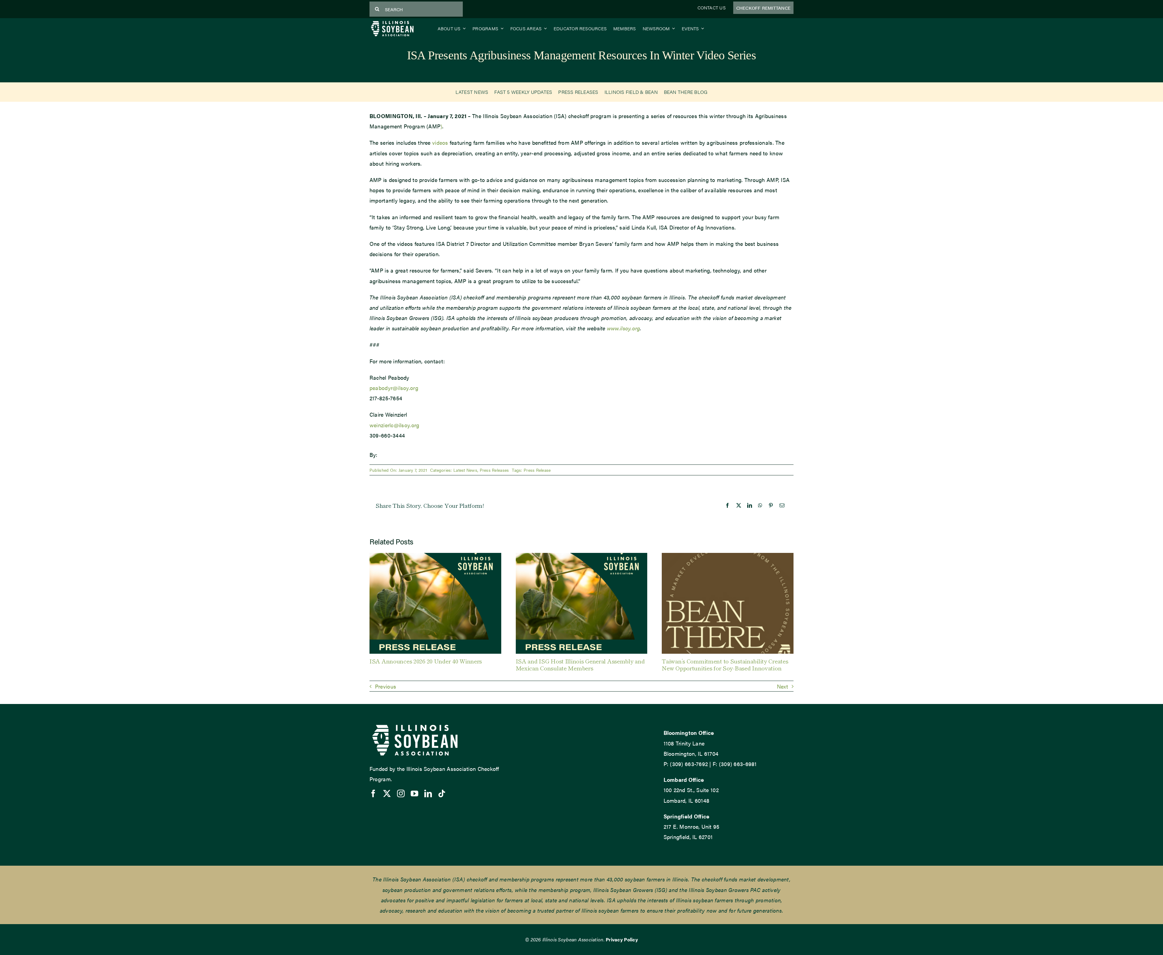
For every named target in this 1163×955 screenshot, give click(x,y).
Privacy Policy (622, 939)
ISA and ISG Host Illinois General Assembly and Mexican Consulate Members (580, 664)
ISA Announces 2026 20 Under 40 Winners (425, 661)
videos (440, 142)
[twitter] (387, 793)
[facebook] (373, 793)
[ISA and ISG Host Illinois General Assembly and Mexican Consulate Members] (582, 556)
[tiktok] (442, 793)
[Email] (782, 505)
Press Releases (494, 470)
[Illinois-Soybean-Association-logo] (392, 22)
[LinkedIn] (749, 505)
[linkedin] (428, 793)
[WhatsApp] (760, 505)
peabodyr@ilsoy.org (393, 388)
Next (782, 686)
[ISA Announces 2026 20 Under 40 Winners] (435, 556)
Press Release (537, 470)
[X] (738, 505)
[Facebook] (727, 505)
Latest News (465, 470)
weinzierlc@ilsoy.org (394, 425)
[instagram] (401, 793)
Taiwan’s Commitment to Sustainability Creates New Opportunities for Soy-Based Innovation (725, 664)
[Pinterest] (770, 505)
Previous (385, 686)
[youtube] (414, 793)
